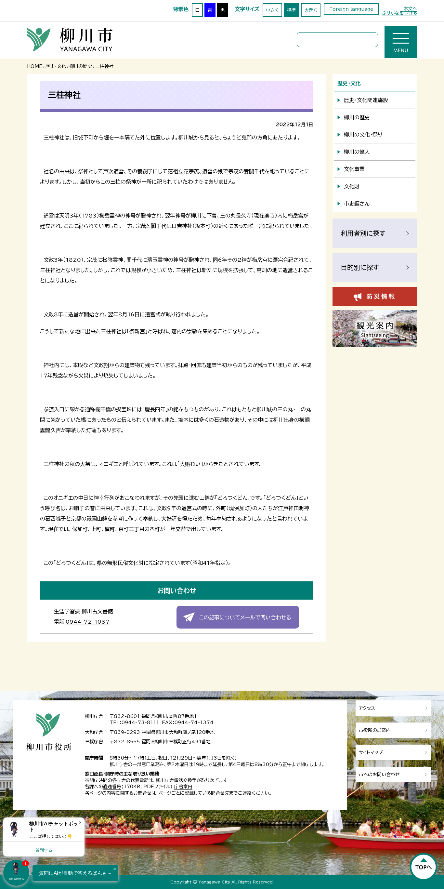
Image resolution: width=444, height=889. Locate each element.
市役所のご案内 (375, 730)
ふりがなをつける (399, 13)
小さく (272, 10)
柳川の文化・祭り (363, 134)
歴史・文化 (56, 66)
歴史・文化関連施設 (366, 100)
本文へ (410, 9)
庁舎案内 (183, 786)
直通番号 (112, 786)
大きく (310, 10)
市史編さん (357, 203)
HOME (34, 66)
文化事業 (354, 169)
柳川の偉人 (357, 151)
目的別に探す (360, 267)
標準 (291, 10)
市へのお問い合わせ (379, 774)
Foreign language (351, 9)
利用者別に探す (363, 233)
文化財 (351, 186)
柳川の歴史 (80, 66)
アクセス (367, 708)
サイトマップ (371, 752)
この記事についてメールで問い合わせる (245, 617)
